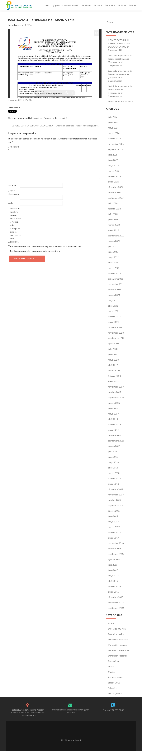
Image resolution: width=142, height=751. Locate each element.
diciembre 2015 (115, 597)
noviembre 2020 (116, 332)
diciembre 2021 (115, 278)
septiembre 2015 (116, 608)
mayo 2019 (113, 413)
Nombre (12, 185)
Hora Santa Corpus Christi (120, 101)
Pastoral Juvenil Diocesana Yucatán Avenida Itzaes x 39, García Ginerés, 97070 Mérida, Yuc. (27, 712)
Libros (111, 666)
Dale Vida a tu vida (117, 628)
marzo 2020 (114, 370)
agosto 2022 (114, 241)
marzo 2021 (114, 311)
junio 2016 (113, 570)
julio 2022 (112, 246)
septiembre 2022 (116, 235)
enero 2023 (113, 230)
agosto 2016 (114, 559)
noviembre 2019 (116, 386)
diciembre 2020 (115, 327)
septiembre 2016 (116, 554)
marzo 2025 (114, 170)
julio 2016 (112, 564)
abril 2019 (113, 419)
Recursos (97, 5)
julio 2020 (112, 349)
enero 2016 (113, 591)
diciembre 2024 (115, 187)
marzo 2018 (114, 473)
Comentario (13, 148)
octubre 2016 (114, 548)
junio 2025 (113, 160)
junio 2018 (113, 456)
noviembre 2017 (116, 494)
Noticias (122, 5)
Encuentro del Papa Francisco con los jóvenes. (79, 125)
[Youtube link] (71, 733)
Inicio (47, 5)
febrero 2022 (114, 273)
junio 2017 (113, 516)
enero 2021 (113, 322)
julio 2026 (112, 117)
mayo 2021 (113, 300)
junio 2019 (113, 408)
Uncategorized (115, 693)
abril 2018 (113, 467)
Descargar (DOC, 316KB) (20, 100)
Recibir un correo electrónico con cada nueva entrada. (35, 251)
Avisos (111, 623)
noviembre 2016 (116, 543)
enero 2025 (113, 181)
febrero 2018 (114, 478)
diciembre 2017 (115, 489)
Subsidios (86, 5)
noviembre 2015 (116, 602)
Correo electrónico (13, 194)
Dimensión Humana (117, 644)
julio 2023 (112, 214)
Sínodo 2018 (114, 682)
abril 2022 (113, 262)
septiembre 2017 (116, 505)
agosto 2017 (114, 510)
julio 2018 (112, 451)
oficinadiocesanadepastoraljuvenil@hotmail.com (70, 711)
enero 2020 (113, 381)
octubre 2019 (114, 392)
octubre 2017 (114, 500)
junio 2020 (113, 354)
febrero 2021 (114, 316)
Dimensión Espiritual (118, 639)
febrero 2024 (114, 208)
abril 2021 (113, 305)
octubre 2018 (114, 435)
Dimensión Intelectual (118, 650)
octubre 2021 (114, 289)
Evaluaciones (37, 118)
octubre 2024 (114, 192)
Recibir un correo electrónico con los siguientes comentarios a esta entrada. (45, 246)
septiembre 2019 (116, 397)
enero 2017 (113, 537)
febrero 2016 (114, 586)
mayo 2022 (113, 257)
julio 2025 (112, 154)
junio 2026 (113, 122)
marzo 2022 (114, 268)
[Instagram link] (75, 733)
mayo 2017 (113, 521)
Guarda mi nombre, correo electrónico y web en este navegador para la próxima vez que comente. (16, 225)
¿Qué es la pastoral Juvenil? (66, 5)
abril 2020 (113, 365)
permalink (62, 118)
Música (111, 671)
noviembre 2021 (116, 284)
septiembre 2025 (116, 149)
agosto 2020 (114, 343)
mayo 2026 (113, 127)
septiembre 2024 (116, 197)
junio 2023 (113, 219)
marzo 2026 (114, 133)
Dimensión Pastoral (117, 655)
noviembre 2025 (116, 144)
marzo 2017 (114, 527)
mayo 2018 (113, 462)
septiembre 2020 (116, 338)
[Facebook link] (67, 733)
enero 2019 (113, 429)
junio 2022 (113, 251)
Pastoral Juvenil (115, 677)
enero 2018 (113, 483)
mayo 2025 (113, 165)
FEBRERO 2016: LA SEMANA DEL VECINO (30, 125)
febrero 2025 (114, 176)
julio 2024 (112, 203)
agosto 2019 (114, 403)
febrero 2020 (114, 376)
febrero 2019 (114, 424)
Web (10, 203)
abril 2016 (113, 581)
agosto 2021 (114, 295)
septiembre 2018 (116, 440)
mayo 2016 (113, 575)
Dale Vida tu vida (116, 634)
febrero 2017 (114, 532)
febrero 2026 (114, 138)
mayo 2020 (113, 359)
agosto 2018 (114, 446)
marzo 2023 (114, 224)
